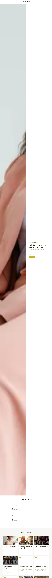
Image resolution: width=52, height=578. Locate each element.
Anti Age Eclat (27, 1)
